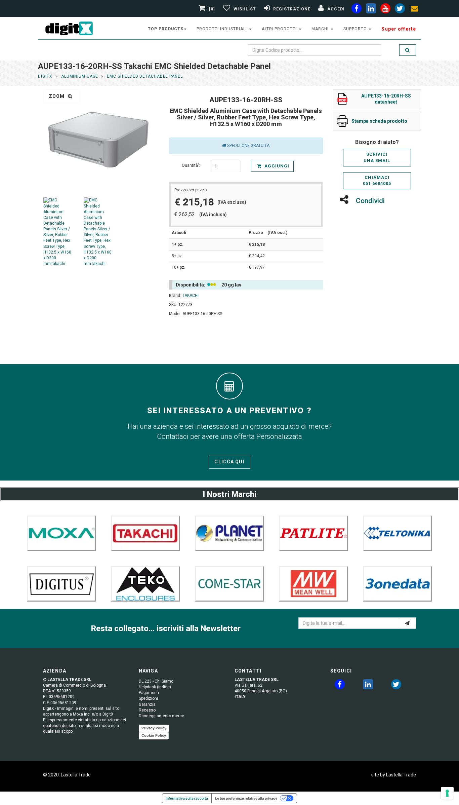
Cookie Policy (153, 735)
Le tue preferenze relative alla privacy (246, 798)
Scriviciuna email (377, 157)
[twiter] (400, 9)
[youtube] (385, 9)
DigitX (45, 76)
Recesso (147, 710)
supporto (355, 29)
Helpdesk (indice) (155, 687)
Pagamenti (149, 692)
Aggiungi (276, 165)
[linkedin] (371, 9)
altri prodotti (280, 29)
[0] (212, 9)
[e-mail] (407, 623)
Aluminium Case (79, 76)
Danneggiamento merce (161, 716)
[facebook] (356, 9)
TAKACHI (190, 295)
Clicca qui (229, 461)
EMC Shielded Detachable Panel (145, 76)
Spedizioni (148, 698)
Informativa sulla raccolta (187, 798)
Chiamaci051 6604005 (377, 180)
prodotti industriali (222, 29)
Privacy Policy (153, 728)
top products (165, 29)
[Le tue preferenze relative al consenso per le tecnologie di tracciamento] (447, 793)
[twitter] (396, 685)
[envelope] (414, 9)
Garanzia (147, 704)
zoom (57, 96)
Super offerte (398, 29)
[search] (407, 50)
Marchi (320, 29)
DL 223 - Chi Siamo (156, 681)
